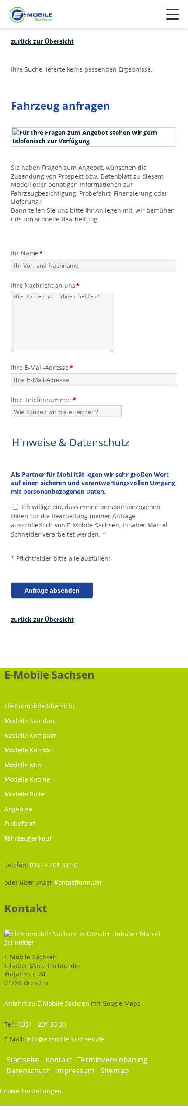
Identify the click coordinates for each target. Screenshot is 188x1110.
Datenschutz (28, 1070)
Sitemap (115, 1070)
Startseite (23, 1060)
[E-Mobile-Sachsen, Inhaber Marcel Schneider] (31, 16)
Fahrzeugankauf (28, 838)
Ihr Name (27, 253)
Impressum (74, 1070)
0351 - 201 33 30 (53, 865)
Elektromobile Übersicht (39, 706)
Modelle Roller (25, 794)
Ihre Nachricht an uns (45, 285)
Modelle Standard (30, 721)
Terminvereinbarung (112, 1060)
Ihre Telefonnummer (43, 400)
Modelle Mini (23, 765)
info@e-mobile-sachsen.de (65, 1039)
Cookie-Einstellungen (31, 1091)
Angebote (18, 809)
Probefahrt (20, 823)
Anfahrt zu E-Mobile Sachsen (46, 1003)
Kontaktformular (78, 882)
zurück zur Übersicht (42, 41)
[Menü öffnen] (172, 14)
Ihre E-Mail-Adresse (42, 367)
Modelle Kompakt (30, 735)
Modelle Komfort (28, 750)
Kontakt (58, 1060)
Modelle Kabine (27, 779)
